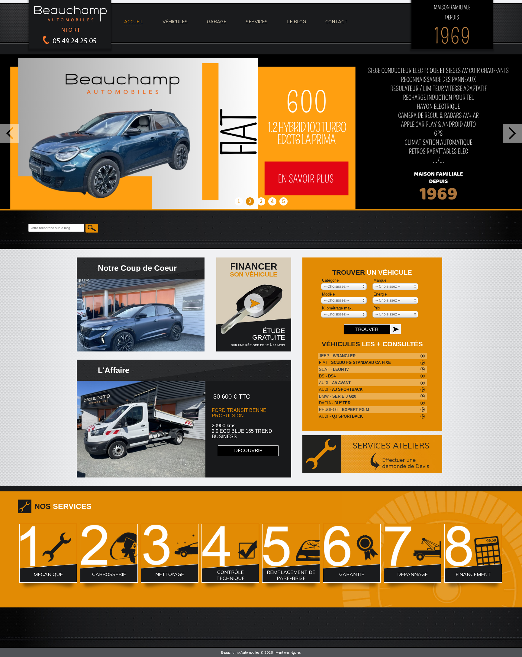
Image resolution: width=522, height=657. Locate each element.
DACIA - (334, 403)
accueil (133, 21)
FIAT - (355, 362)
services (257, 21)
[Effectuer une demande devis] (372, 454)
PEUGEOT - (344, 409)
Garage (216, 21)
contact (336, 21)
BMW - (337, 396)
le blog (296, 21)
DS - (327, 376)
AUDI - (335, 382)
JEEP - (337, 356)
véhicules (175, 21)
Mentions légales (288, 652)
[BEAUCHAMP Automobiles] (70, 51)
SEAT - (334, 369)
